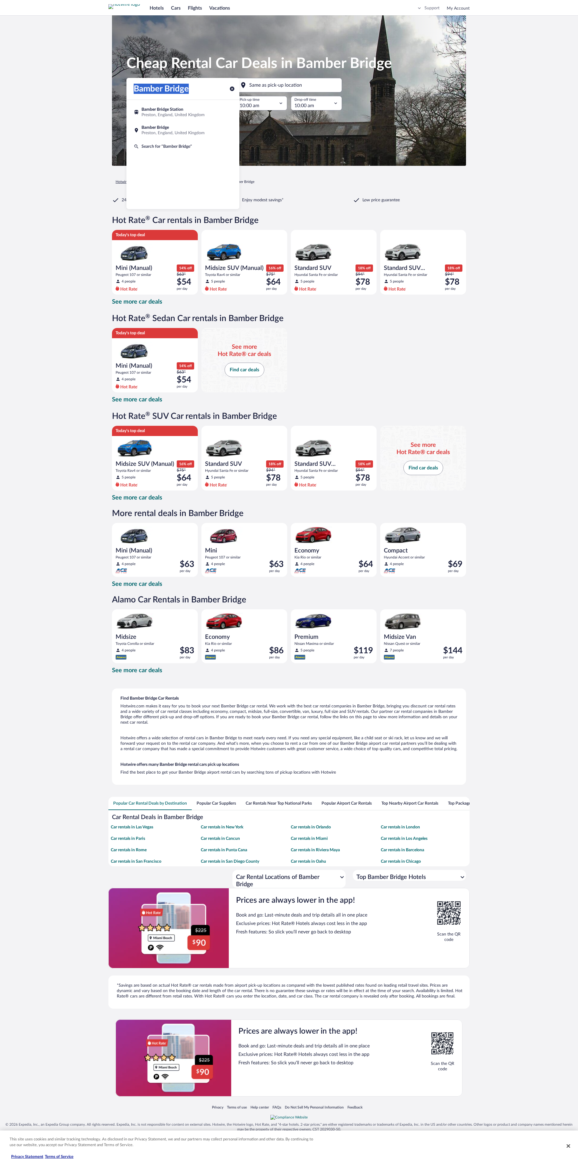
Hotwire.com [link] (126, 182)
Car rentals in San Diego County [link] (230, 861)
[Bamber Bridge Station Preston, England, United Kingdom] (182, 112)
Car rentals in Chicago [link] (401, 861)
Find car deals (244, 369)
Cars (176, 8)
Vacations (219, 8)
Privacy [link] (217, 1107)
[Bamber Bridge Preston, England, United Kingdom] (182, 130)
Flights (195, 8)
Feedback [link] (354, 1107)
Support (432, 8)
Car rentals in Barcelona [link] (402, 850)
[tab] (150, 803)
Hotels (157, 8)
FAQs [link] (276, 1107)
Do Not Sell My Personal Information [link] (314, 1107)
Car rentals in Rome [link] (129, 850)
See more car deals (137, 302)
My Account (458, 8)
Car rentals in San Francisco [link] (136, 861)
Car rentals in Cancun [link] (220, 839)
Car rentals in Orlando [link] (311, 827)
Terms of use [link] (237, 1107)
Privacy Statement (27, 1157)
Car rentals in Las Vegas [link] (132, 827)
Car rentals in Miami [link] (309, 839)
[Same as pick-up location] (289, 85)
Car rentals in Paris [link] (128, 839)
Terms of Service (59, 1157)
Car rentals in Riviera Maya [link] (315, 850)
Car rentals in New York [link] (222, 827)
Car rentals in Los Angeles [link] (404, 839)
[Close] (568, 1145)
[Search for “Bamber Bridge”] (182, 146)
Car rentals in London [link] (400, 827)
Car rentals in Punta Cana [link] (224, 850)
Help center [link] (259, 1107)
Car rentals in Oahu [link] (308, 861)
